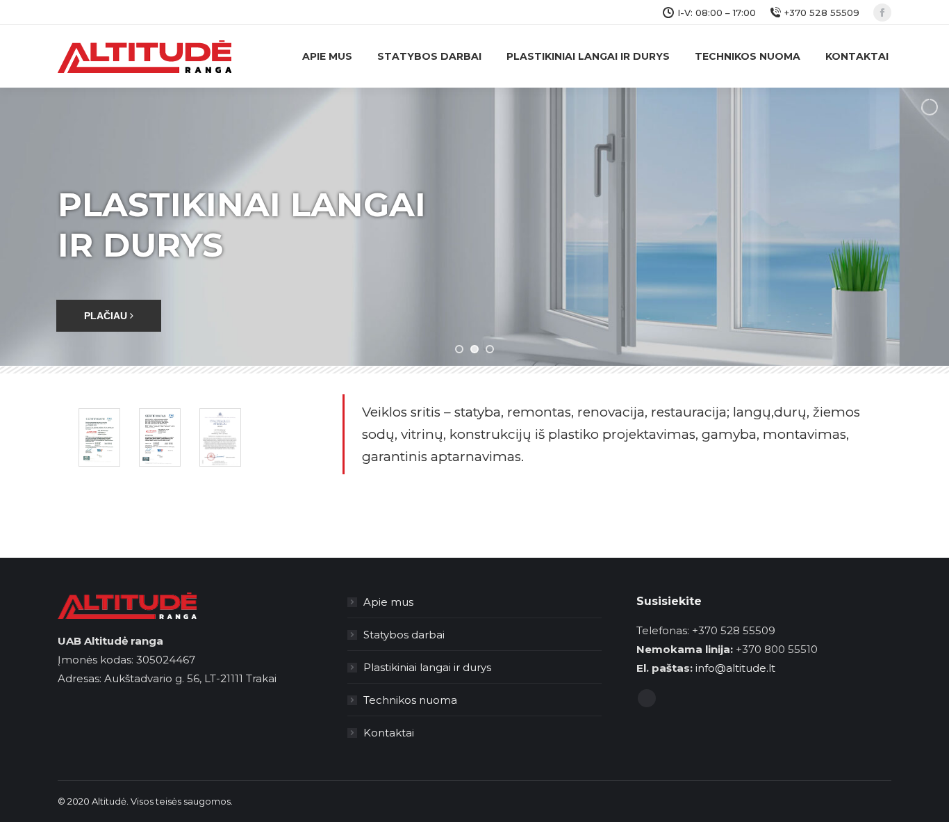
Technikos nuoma (410, 700)
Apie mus (388, 602)
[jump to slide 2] (474, 349)
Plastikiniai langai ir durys (427, 667)
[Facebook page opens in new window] (882, 12)
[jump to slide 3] (490, 349)
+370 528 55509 (821, 12)
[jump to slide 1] (459, 349)
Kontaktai (388, 732)
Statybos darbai (404, 634)
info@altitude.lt (735, 668)
